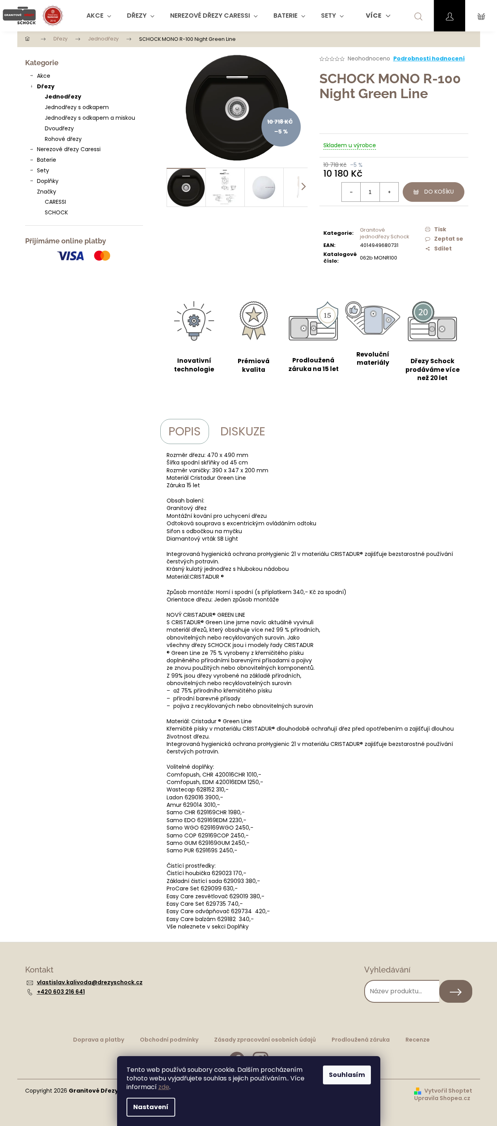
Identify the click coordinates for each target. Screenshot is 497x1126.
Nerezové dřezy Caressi (69, 149)
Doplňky (48, 181)
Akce (43, 76)
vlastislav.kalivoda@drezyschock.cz (90, 982)
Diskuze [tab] (242, 431)
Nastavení (151, 1106)
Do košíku (439, 192)
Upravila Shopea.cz (442, 1098)
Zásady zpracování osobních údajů (265, 1040)
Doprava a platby (98, 1040)
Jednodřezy (63, 97)
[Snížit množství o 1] (351, 192)
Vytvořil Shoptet (448, 1091)
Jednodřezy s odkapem (77, 107)
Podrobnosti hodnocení (429, 58)
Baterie (46, 160)
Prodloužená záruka (361, 1040)
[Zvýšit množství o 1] (389, 192)
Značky (46, 192)
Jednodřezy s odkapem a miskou (90, 118)
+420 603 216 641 (61, 992)
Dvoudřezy (59, 128)
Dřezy (46, 86)
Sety (43, 170)
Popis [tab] (185, 431)
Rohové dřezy (63, 139)
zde (163, 1086)
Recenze (417, 1040)
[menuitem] (99, 15)
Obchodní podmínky (169, 1040)
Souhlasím (347, 1074)
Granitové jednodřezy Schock (384, 233)
